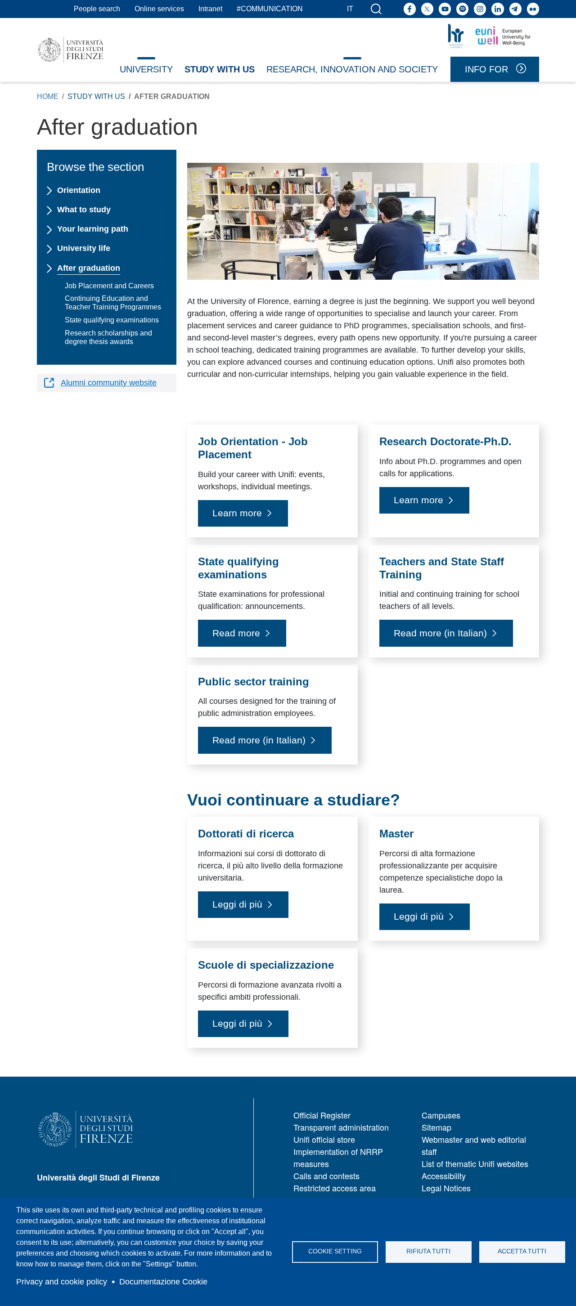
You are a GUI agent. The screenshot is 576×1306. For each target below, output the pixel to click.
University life (83, 248)
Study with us (219, 69)
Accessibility (444, 1175)
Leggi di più (237, 904)
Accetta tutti (522, 1251)
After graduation (88, 268)
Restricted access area (334, 1188)
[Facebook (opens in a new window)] (410, 9)
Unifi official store (324, 1139)
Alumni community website (109, 382)
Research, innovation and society (352, 69)
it (350, 9)
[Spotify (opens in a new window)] (462, 9)
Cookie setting (335, 1251)
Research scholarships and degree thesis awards (108, 337)
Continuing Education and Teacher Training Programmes (113, 303)
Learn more (237, 513)
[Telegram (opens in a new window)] (515, 9)
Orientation (78, 190)
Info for (486, 69)
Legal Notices (446, 1188)
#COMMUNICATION (270, 9)
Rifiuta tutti (428, 1251)
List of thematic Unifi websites (475, 1163)
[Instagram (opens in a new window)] (480, 9)
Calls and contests (326, 1175)
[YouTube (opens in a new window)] (445, 9)
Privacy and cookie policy (61, 1281)
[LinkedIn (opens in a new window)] (497, 9)
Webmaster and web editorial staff (474, 1145)
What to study (83, 209)
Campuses (441, 1115)
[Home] (70, 50)
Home (47, 96)
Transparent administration (341, 1127)
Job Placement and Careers (109, 286)
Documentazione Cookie (163, 1281)
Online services (159, 9)
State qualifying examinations (112, 320)
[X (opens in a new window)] (427, 9)
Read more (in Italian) (440, 633)
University (146, 69)
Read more (236, 633)
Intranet (210, 9)
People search (97, 9)
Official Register (322, 1115)
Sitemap (436, 1127)
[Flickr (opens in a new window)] (533, 9)
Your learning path (92, 228)
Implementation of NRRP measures (338, 1157)
